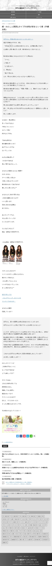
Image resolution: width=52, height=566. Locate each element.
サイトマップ (32, 556)
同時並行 (5, 530)
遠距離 (5, 542)
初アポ (17, 527)
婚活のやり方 (6, 533)
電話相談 (13, 14)
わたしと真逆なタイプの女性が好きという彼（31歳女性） (19, 482)
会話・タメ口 (42, 525)
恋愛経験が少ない (7, 536)
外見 (29, 530)
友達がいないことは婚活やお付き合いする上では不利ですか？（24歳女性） (25, 467)
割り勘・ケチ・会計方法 (27, 527)
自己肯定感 (45, 539)
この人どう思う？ (26, 519)
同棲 (12, 530)
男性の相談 (32, 536)
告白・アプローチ (20, 530)
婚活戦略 (13, 11)
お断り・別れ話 (15, 519)
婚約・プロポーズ (16, 533)
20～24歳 (6, 516)
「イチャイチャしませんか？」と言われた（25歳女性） (18, 484)
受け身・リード (40, 527)
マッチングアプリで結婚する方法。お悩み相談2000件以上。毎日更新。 (26, 562)
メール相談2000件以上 (8, 442)
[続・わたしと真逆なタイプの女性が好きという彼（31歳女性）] (27, 436)
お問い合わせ (13, 17)
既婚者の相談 (17, 536)
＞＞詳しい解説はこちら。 (8, 509)
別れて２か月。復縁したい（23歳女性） (14, 462)
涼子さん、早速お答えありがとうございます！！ (18, 39)
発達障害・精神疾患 (43, 536)
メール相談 (39, 11)
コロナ (46, 519)
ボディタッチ (15, 525)
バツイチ (34, 522)
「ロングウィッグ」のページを (11, 298)
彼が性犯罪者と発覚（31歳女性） (12, 479)
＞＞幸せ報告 (5, 496)
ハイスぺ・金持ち (25, 522)
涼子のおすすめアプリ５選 (8, 21)
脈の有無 (37, 539)
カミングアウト (37, 519)
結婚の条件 (6, 539)
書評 (39, 14)
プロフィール (39, 17)
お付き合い (6, 519)
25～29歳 (14, 516)
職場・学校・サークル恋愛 (26, 539)
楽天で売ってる (7, 294)
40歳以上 (41, 516)
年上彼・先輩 (27, 533)
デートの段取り (14, 522)
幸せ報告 (45, 533)
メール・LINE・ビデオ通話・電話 (29, 525)
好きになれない (38, 530)
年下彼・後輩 (36, 533)
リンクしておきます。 (9, 301)
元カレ (5, 527)
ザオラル (5, 522)
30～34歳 (23, 516)
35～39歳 (32, 516)
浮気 (25, 536)
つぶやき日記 (19, 556)
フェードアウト (43, 522)
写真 (11, 527)
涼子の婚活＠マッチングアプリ (26, 8)
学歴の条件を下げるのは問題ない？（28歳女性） (17, 473)
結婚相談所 (14, 539)
